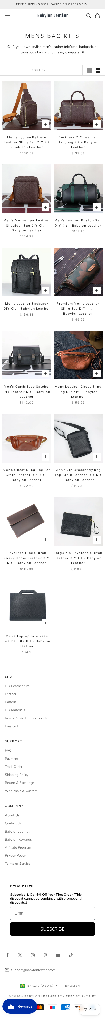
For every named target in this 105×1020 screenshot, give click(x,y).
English (72, 985)
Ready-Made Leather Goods (26, 718)
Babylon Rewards (18, 839)
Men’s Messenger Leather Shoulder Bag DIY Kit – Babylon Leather (26, 225)
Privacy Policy (15, 855)
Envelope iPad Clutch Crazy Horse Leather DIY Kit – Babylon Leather (27, 558)
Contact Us (13, 823)
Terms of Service (17, 863)
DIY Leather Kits (17, 686)
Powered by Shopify (77, 996)
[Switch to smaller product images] (98, 70)
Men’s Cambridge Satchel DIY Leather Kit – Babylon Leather (26, 391)
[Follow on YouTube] (58, 955)
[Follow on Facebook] (7, 955)
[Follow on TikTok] (70, 955)
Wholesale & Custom (21, 791)
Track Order (13, 766)
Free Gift (11, 726)
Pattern (10, 702)
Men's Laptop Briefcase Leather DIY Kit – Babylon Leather (26, 641)
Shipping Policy (16, 774)
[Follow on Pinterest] (45, 955)
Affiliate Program (18, 847)
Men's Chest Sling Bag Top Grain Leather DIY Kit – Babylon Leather (27, 475)
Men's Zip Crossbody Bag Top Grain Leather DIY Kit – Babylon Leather (78, 475)
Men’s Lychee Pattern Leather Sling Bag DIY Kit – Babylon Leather (27, 142)
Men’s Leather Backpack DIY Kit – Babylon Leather (26, 306)
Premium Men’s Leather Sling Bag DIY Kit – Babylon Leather (78, 308)
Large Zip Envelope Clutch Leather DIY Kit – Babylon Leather (78, 558)
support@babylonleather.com (33, 970)
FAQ (8, 750)
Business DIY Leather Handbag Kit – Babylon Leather (78, 142)
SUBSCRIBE (52, 929)
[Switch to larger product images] (89, 70)
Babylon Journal (17, 831)
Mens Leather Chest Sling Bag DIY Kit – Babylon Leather (78, 391)
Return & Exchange (19, 783)
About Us (12, 815)
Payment (11, 758)
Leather (10, 694)
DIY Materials (15, 710)
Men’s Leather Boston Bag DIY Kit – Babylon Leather (78, 223)
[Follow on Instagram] (32, 955)
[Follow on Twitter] (20, 955)
